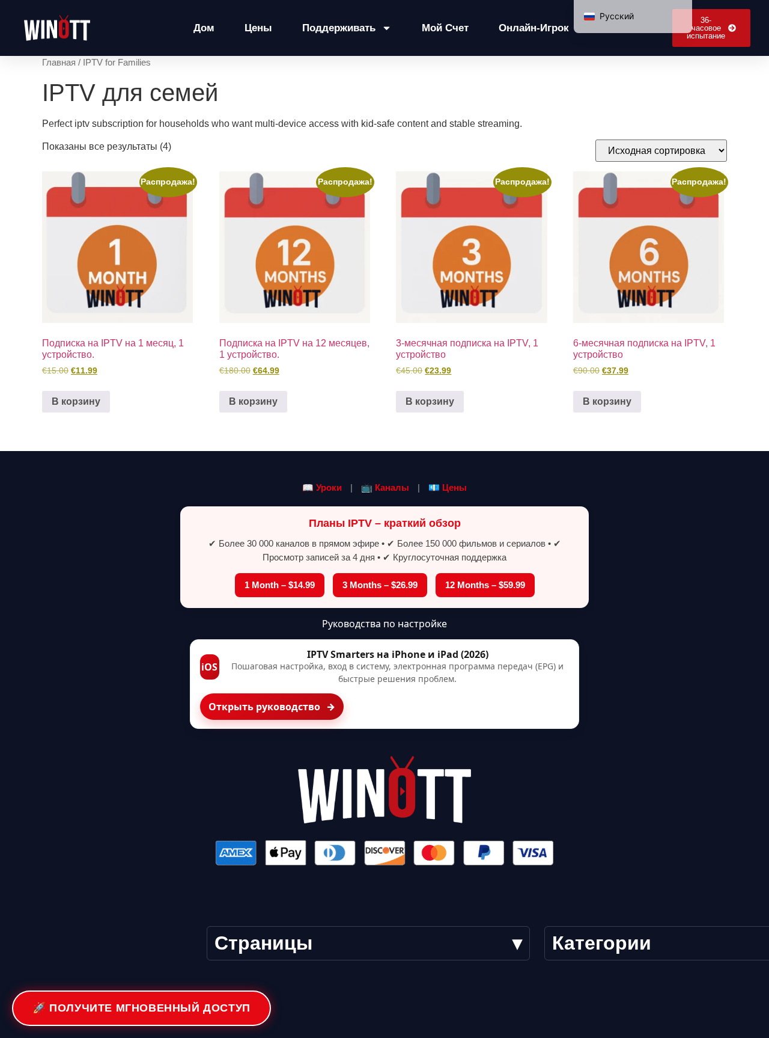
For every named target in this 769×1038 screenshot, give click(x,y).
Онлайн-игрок (534, 28)
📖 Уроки (322, 487)
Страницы (263, 943)
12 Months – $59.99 (485, 585)
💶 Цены (447, 487)
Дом (203, 28)
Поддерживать (338, 28)
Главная (59, 62)
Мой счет (445, 28)
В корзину (76, 401)
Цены (258, 28)
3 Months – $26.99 (380, 585)
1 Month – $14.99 (280, 585)
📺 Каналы (385, 487)
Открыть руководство (271, 706)
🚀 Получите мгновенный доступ (141, 1008)
